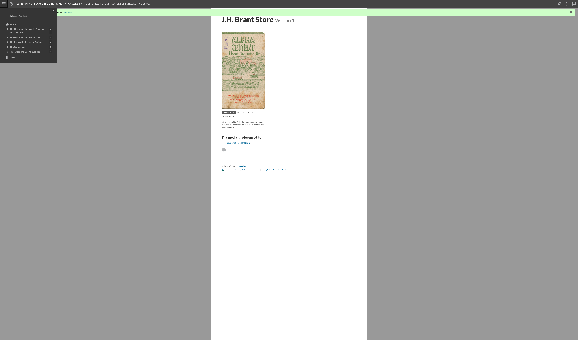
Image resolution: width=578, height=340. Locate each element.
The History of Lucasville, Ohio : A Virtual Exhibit (27, 31)
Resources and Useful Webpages (26, 52)
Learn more (67, 12)
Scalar (237, 170)
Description (228, 112)
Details (240, 112)
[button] (566, 4)
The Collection (17, 47)
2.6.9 (243, 170)
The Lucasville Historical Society (26, 42)
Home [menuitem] (13, 24)
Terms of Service (253, 170)
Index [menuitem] (12, 57)
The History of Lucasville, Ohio (25, 37)
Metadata (242, 166)
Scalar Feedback (279, 170)
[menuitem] (4, 4)
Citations (251, 112)
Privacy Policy (266, 170)
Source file (228, 116)
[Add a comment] (225, 150)
